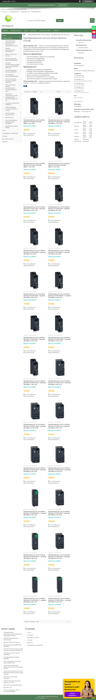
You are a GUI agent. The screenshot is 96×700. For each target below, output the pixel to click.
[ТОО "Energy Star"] (8, 19)
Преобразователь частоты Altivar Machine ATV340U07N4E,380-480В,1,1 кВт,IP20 (34, 165)
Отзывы (4, 136)
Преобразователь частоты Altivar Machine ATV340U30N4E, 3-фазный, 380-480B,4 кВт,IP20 (34, 252)
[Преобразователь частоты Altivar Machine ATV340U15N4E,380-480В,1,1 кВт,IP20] (60, 150)
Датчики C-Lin (9, 117)
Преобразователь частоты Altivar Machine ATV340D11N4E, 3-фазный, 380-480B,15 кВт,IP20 (59, 382)
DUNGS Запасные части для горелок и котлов (12, 681)
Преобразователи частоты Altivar (39, 34)
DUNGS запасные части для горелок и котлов (11, 108)
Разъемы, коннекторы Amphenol (12, 103)
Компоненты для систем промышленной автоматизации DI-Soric (11, 88)
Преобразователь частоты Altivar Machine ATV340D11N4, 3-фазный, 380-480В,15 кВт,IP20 (59, 426)
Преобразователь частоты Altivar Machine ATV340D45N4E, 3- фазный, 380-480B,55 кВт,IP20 (34, 600)
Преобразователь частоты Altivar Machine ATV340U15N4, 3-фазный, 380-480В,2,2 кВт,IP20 (34, 208)
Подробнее (62, 5)
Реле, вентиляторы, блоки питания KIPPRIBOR (11, 121)
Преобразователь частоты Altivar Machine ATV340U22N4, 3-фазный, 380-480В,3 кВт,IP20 (59, 208)
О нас (26, 30)
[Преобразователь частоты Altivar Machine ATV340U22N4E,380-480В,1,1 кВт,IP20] (35, 106)
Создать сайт (6, 1)
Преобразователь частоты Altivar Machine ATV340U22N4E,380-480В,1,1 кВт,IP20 (34, 121)
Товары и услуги (15, 30)
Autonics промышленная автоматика (10, 50)
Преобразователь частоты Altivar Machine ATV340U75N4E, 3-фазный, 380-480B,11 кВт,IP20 (34, 382)
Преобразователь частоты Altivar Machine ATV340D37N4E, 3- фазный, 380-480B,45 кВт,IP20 (34, 556)
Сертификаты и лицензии (10, 133)
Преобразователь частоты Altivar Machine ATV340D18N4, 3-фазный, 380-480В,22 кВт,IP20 (59, 513)
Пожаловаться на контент (53, 698)
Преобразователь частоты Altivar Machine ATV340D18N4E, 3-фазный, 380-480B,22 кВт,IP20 (34, 469)
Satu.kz (56, 696)
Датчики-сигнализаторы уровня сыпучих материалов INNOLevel (12, 65)
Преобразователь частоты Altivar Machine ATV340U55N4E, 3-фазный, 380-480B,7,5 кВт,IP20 (59, 339)
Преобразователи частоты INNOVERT (10, 71)
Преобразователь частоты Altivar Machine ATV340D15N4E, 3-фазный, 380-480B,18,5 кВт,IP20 (34, 426)
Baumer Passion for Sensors (11, 55)
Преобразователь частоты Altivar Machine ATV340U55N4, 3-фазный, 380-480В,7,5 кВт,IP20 (34, 339)
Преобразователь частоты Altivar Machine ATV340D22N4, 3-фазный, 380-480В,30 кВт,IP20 (59, 556)
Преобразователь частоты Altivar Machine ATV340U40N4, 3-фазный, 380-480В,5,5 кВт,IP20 (34, 295)
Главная (5, 30)
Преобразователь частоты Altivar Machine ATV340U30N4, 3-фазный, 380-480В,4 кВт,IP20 (59, 252)
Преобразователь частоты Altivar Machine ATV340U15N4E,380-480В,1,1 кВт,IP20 (59, 165)
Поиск (60, 20)
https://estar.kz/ (78, 97)
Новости (56, 30)
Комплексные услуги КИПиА (11, 126)
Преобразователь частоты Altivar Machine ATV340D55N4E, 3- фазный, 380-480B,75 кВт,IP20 (59, 600)
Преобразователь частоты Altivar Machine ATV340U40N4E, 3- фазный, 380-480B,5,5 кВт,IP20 (59, 295)
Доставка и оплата (45, 30)
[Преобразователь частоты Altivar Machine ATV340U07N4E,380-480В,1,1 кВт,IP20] (35, 150)
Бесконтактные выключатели (10, 114)
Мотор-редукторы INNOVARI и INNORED (11, 59)
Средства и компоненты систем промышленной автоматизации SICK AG (11, 97)
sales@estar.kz (78, 101)
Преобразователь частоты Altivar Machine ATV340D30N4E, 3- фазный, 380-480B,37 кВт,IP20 (34, 513)
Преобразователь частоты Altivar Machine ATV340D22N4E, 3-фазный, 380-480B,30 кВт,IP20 (59, 469)
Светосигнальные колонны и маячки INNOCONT (10, 80)
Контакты (33, 30)
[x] (26, 86)
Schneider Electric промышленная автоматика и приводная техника (11, 43)
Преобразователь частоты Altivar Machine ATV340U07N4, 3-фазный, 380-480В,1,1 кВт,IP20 (59, 121)
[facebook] (24, 86)
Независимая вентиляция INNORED (11, 75)
